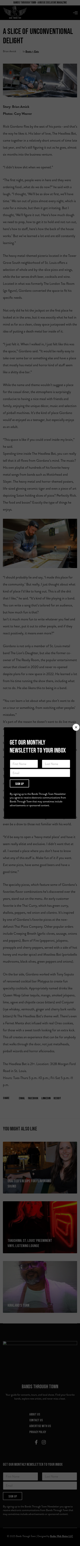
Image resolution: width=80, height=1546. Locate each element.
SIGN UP (19, 784)
